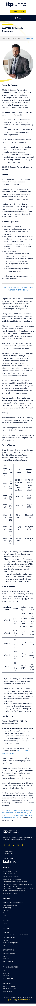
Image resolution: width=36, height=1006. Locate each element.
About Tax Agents (8, 961)
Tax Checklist (7, 932)
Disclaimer (10, 1001)
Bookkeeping (7, 908)
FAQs (4, 945)
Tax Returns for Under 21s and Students (15, 882)
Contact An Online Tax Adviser (12, 879)
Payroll (5, 923)
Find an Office (8, 853)
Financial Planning (8, 978)
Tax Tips (5, 940)
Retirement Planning (9, 986)
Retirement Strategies (9, 988)
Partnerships (6, 918)
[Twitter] (9, 845)
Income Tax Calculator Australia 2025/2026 (16, 935)
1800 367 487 (8, 851)
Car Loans (6, 976)
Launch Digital (24, 1001)
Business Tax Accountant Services (13, 902)
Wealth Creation (7, 991)
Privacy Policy (9, 999)
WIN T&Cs (20, 999)
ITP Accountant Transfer (10, 893)
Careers (5, 956)
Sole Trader (6, 910)
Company (5, 913)
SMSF (4, 970)
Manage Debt (7, 983)
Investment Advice (8, 981)
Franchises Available (9, 953)
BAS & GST (6, 920)
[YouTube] (18, 845)
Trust (4, 915)
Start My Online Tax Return (11, 876)
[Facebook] (4, 845)
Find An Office (18, 12)
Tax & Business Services (10, 905)
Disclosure (27, 999)
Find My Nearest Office (10, 871)
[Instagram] (22, 845)
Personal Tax (28, 38)
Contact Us (6, 959)
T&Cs (15, 999)
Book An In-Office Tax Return (11, 874)
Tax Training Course (9, 937)
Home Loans (7, 973)
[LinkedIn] (13, 845)
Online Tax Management (10, 943)
